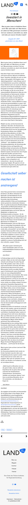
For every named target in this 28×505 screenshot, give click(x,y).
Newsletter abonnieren (14, 490)
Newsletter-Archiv (14, 493)
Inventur (14, 465)
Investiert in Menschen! (14, 19)
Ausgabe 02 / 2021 (14, 39)
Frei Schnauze (14, 11)
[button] (21, 4)
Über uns (14, 460)
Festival (14, 471)
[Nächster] (20, 436)
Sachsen (9, 430)
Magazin (14, 463)
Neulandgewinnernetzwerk (8, 404)
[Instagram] (12, 14)
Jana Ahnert (19, 41)
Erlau (3, 430)
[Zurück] (7, 436)
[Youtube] (17, 14)
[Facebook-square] (14, 14)
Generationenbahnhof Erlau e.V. (9, 401)
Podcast (14, 468)
